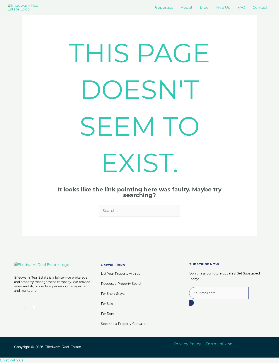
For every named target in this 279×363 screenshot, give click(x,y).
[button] (12, 360)
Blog (204, 7)
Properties (163, 7)
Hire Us (223, 7)
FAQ (241, 7)
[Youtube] (34, 307)
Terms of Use (219, 344)
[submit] (191, 303)
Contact (260, 7)
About (186, 7)
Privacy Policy (187, 344)
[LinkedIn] (25, 307)
